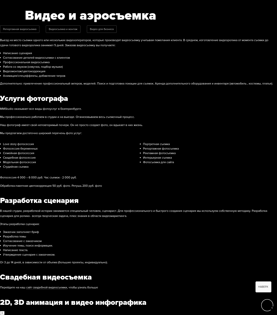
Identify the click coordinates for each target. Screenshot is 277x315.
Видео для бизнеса (102, 29)
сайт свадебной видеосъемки (46, 287)
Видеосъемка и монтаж (63, 29)
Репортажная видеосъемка (19, 29)
